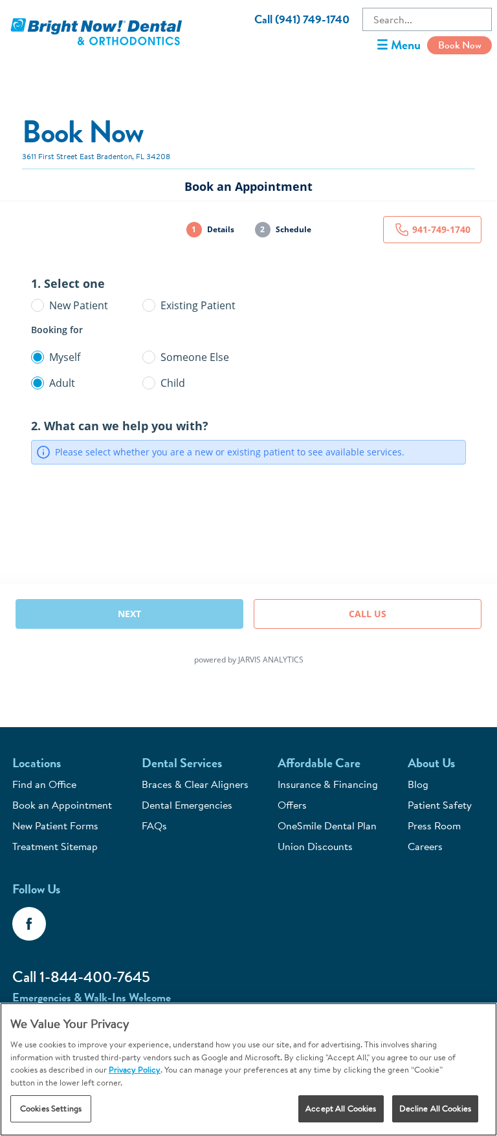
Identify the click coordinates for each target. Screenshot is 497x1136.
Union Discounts (315, 846)
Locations (36, 763)
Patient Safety (440, 805)
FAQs (154, 825)
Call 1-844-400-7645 (81, 977)
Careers (425, 846)
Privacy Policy (134, 1069)
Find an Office (44, 784)
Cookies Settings (51, 1108)
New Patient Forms (55, 825)
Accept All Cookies (340, 1108)
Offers (292, 805)
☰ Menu (399, 45)
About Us (431, 763)
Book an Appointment (62, 805)
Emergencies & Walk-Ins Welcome (91, 997)
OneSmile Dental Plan (327, 825)
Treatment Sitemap (55, 846)
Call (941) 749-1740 (301, 19)
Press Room (434, 825)
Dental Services (182, 763)
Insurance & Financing (328, 784)
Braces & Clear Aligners (195, 784)
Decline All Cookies (435, 1108)
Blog (418, 784)
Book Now (459, 45)
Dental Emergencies (187, 805)
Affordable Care (319, 763)
